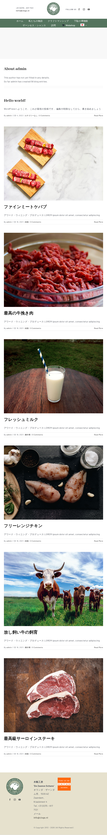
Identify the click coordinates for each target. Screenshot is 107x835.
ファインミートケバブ (25, 207)
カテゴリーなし (31, 115)
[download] (64, 778)
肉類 (27, 222)
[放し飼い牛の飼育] (53, 589)
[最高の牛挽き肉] (53, 270)
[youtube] (89, 9)
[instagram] (84, 9)
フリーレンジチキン (23, 526)
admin (9, 115)
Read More (98, 115)
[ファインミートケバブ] (53, 163)
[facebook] (79, 9)
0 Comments (44, 115)
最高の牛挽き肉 (18, 313)
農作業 (28, 435)
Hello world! (15, 100)
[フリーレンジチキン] (53, 482)
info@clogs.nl (23, 11)
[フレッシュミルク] (53, 376)
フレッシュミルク (21, 419)
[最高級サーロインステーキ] (53, 695)
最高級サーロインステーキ (29, 738)
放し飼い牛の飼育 (21, 632)
